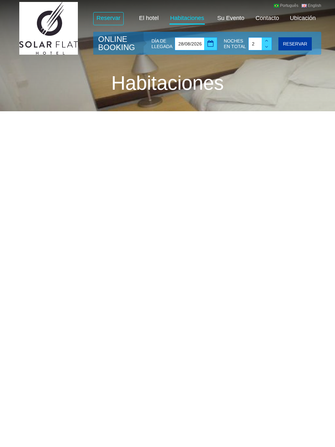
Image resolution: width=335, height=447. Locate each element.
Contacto (267, 18)
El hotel (149, 18)
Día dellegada (161, 43)
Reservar (108, 18)
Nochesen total (235, 43)
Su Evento (230, 18)
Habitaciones (187, 18)
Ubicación (303, 18)
